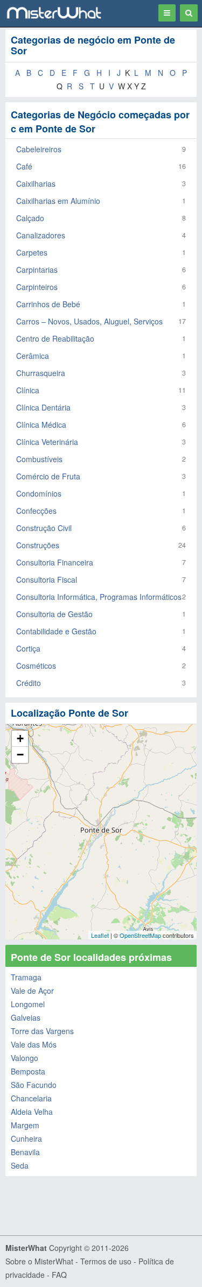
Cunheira (26, 1138)
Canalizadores (40, 235)
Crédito (28, 682)
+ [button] (20, 738)
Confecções (36, 510)
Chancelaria (31, 1098)
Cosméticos (36, 665)
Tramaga (26, 977)
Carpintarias (37, 269)
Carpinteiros (37, 286)
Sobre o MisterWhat (39, 1261)
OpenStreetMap (140, 935)
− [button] (20, 754)
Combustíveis (39, 459)
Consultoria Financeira (54, 562)
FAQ (59, 1274)
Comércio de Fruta (48, 476)
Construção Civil (44, 527)
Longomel (28, 1004)
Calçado (30, 218)
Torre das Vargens (42, 1031)
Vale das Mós (34, 1044)
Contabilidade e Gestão (56, 631)
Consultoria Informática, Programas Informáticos (99, 596)
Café (24, 166)
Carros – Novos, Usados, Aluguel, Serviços (89, 321)
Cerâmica (32, 355)
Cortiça (28, 648)
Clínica (27, 390)
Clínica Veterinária (47, 441)
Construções (37, 545)
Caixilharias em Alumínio (58, 200)
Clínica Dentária (43, 407)
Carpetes (31, 252)
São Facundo (34, 1084)
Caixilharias (35, 183)
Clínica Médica (41, 424)
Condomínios (38, 493)
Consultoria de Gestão (54, 614)
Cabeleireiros (38, 149)
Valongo (24, 1057)
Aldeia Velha (32, 1111)
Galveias (25, 1017)
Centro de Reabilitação (55, 338)
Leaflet (100, 935)
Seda (20, 1165)
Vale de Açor (32, 990)
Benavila (25, 1152)
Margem (25, 1125)
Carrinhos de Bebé (48, 304)
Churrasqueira (40, 372)
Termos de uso (105, 1261)
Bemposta (28, 1071)
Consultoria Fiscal (46, 579)
